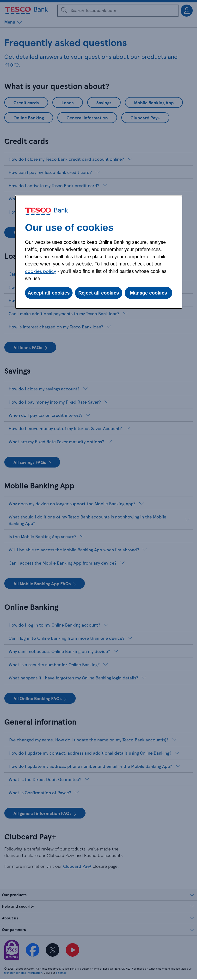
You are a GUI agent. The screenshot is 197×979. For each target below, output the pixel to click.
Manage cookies (148, 293)
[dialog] (98, 252)
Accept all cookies (49, 293)
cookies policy (40, 271)
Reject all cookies (98, 293)
